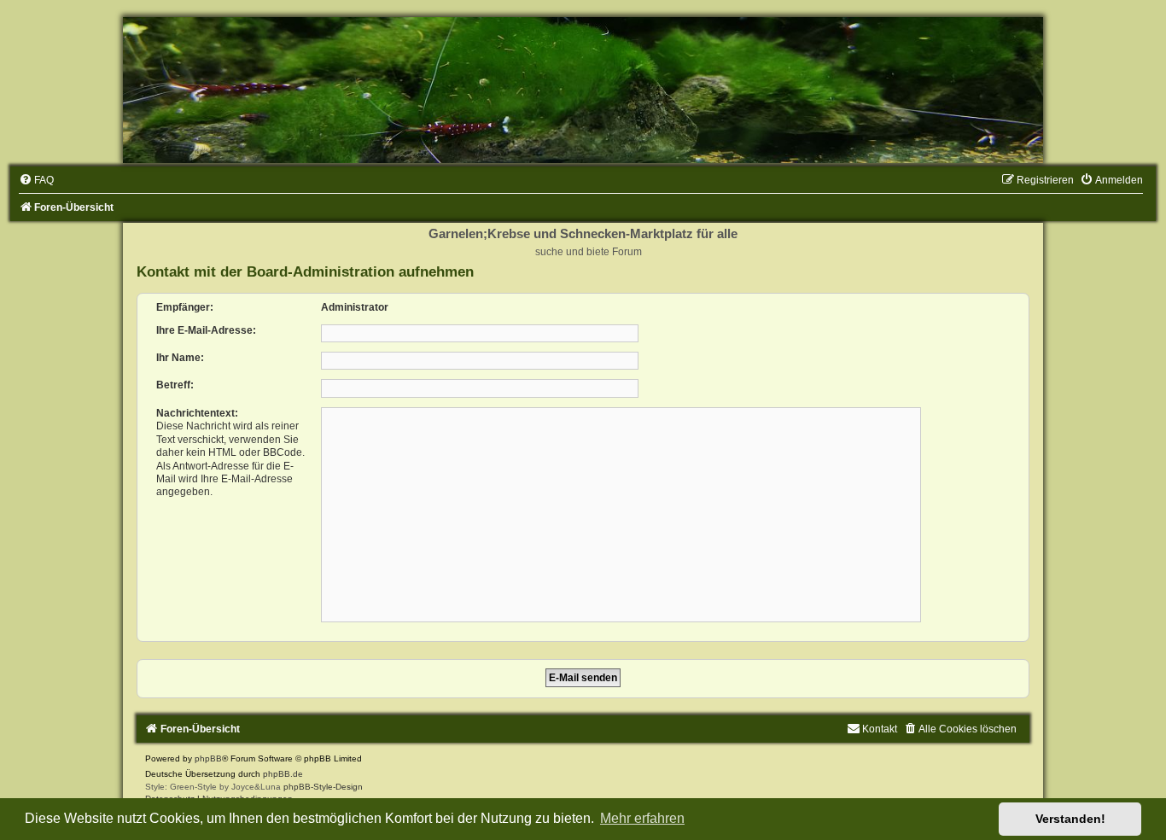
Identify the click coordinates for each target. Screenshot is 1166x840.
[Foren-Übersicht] (583, 90)
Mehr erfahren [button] (642, 818)
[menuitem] (36, 180)
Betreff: (175, 385)
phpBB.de (283, 774)
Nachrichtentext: (197, 413)
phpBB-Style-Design (323, 786)
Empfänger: (184, 307)
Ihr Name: (180, 358)
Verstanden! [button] (1070, 818)
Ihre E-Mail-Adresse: (206, 330)
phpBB (208, 758)
